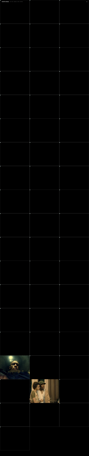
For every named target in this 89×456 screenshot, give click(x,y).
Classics (12, 1)
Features (18, 1)
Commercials (15, 1)
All (10, 1)
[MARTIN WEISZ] (5, 1)
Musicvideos (21, 1)
